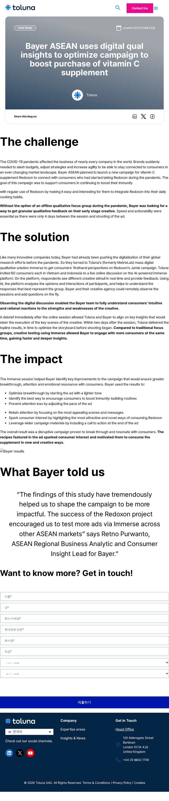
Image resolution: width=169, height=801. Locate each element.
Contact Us (140, 8)
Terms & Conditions (96, 782)
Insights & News (73, 738)
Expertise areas (73, 729)
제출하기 (84, 702)
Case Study (25, 27)
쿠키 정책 (65, 682)
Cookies (139, 782)
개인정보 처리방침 (43, 682)
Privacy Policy (122, 782)
